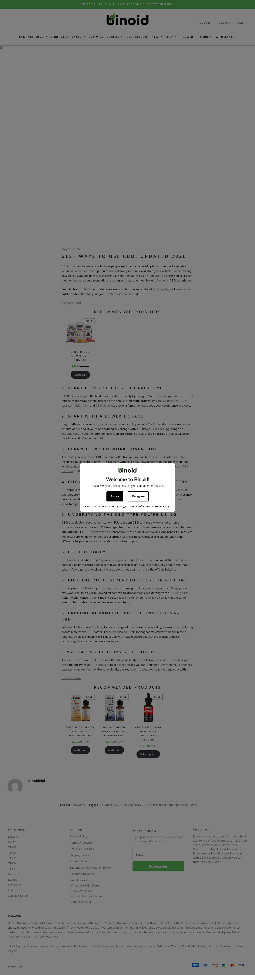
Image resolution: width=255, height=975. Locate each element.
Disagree (138, 496)
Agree (115, 496)
